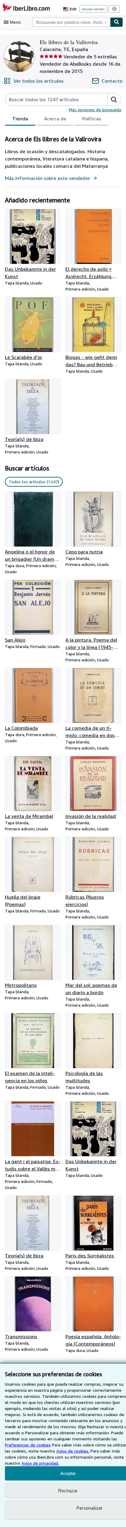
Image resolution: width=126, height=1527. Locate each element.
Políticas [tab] (91, 118)
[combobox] (71, 22)
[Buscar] (116, 22)
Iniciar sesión (93, 9)
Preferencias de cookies (28, 1444)
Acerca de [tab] (55, 118)
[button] (114, 99)
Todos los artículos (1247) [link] (34, 481)
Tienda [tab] (20, 118)
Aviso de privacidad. (40, 1463)
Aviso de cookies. (72, 1450)
